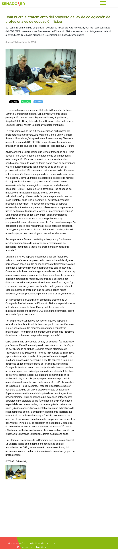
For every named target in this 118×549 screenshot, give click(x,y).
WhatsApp (26, 102)
